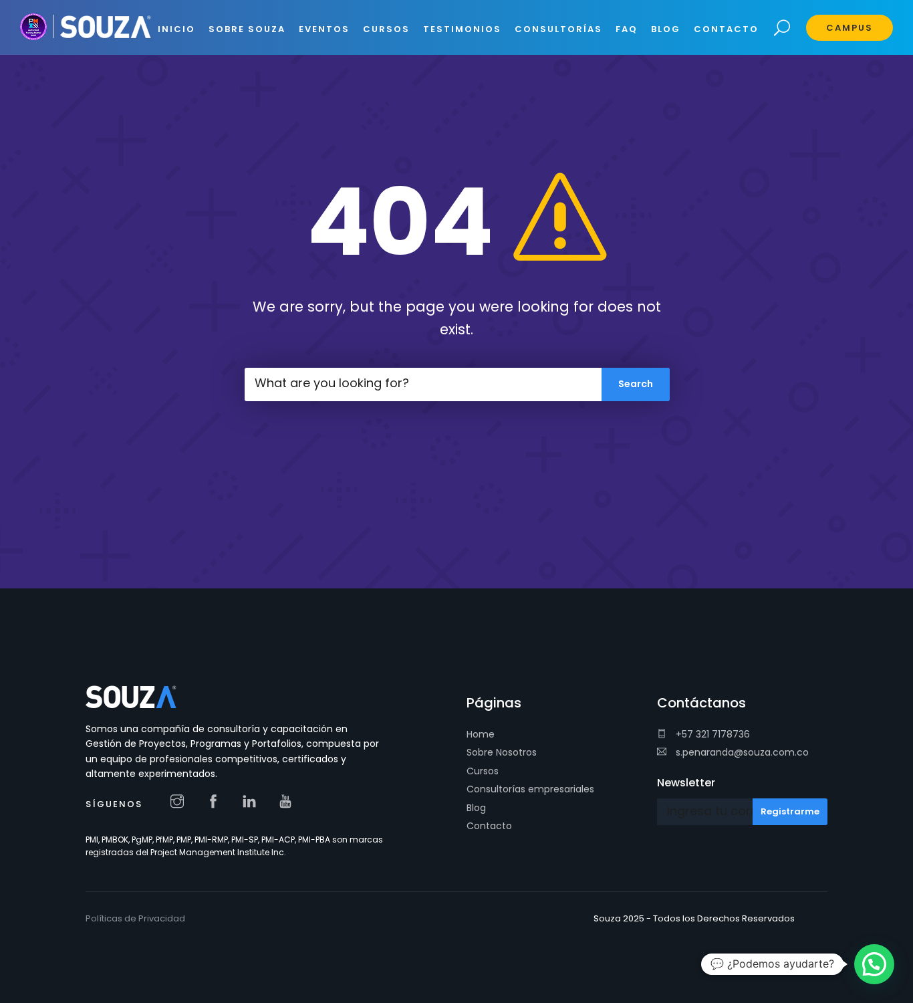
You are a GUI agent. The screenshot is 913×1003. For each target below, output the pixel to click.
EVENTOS (324, 29)
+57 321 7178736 (711, 734)
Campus (849, 27)
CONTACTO (726, 29)
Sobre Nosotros (502, 752)
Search (782, 28)
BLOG (665, 29)
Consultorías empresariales (530, 789)
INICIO (176, 29)
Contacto (489, 825)
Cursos (483, 771)
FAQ (627, 29)
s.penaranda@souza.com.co (741, 752)
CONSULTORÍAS (558, 29)
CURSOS (386, 29)
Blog (476, 807)
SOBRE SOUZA (247, 29)
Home (481, 734)
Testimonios (462, 29)
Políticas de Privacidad (135, 918)
